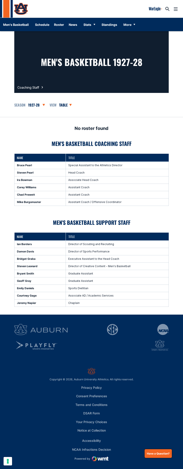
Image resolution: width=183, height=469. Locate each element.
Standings (109, 25)
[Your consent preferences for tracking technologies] (8, 461)
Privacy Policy (91, 387)
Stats (87, 25)
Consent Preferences (91, 396)
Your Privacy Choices (91, 422)
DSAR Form (91, 413)
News (73, 25)
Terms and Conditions (91, 405)
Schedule (42, 25)
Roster (59, 25)
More (127, 25)
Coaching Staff (28, 87)
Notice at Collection (91, 430)
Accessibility (91, 440)
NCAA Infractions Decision (91, 449)
